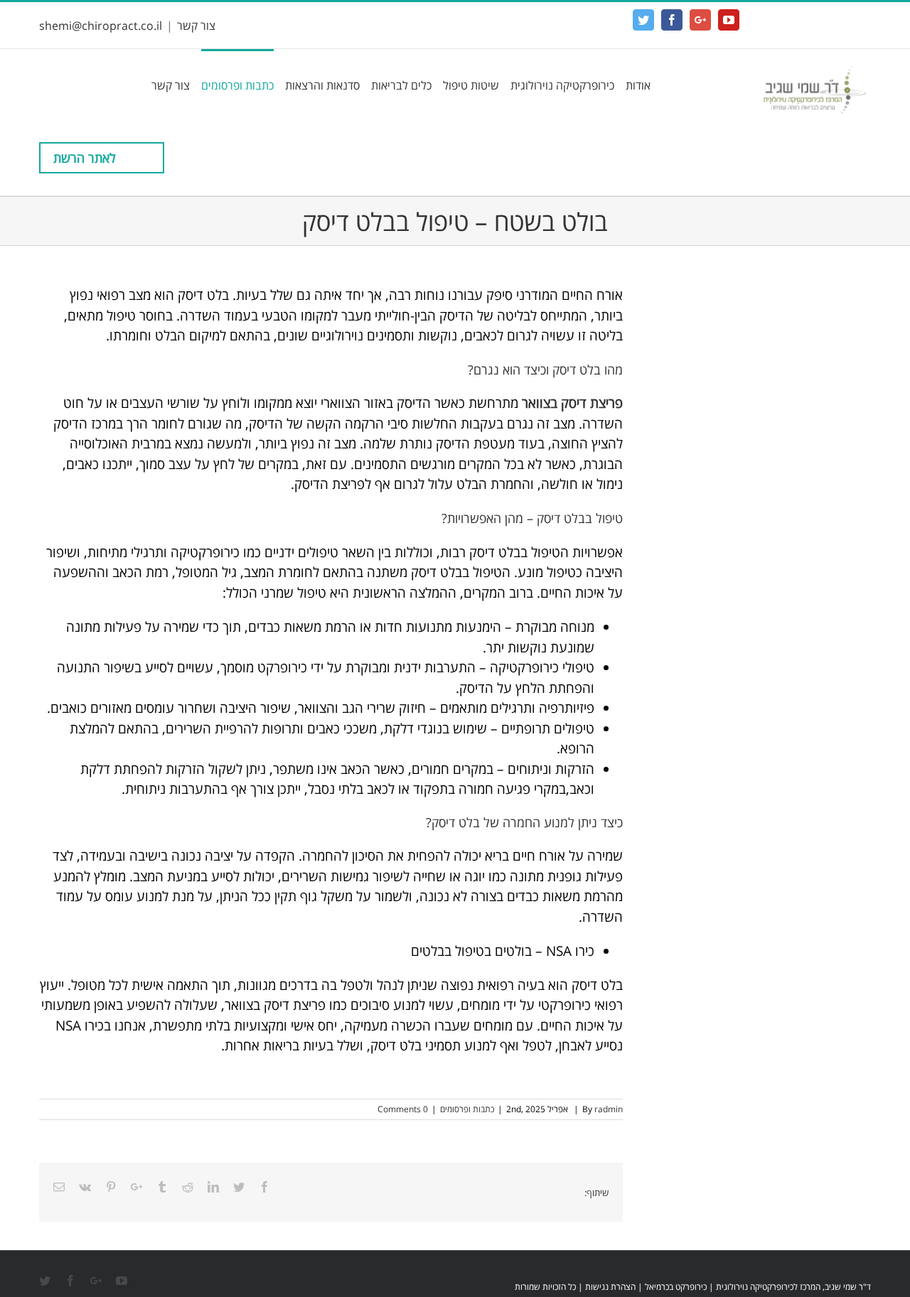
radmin (608, 1109)
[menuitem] (632, 84)
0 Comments (403, 1109)
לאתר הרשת (84, 157)
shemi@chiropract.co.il (100, 25)
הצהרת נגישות (610, 1287)
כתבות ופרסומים (467, 1109)
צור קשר (196, 25)
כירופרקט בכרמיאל (676, 1287)
